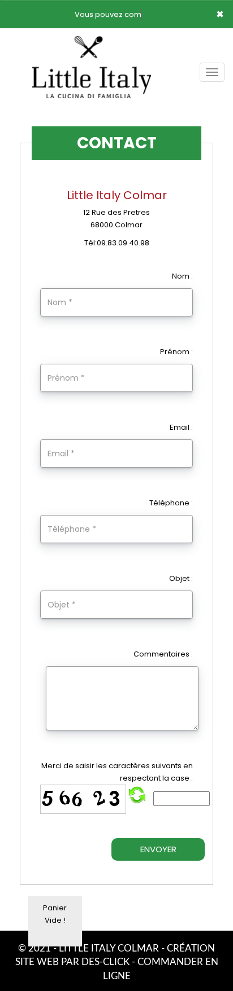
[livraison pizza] (91, 44)
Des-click (105, 962)
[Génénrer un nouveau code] (137, 795)
